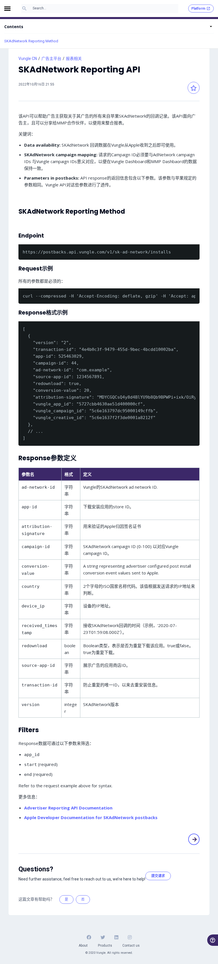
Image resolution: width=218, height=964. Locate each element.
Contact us (131, 946)
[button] (8, 9)
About (83, 946)
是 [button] (66, 899)
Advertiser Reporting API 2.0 (193, 839)
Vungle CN (27, 58)
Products (105, 946)
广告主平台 (51, 58)
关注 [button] (194, 88)
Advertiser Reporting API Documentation (68, 808)
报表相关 (74, 58)
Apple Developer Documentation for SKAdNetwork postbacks (91, 817)
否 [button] (83, 899)
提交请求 (158, 876)
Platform (198, 9)
